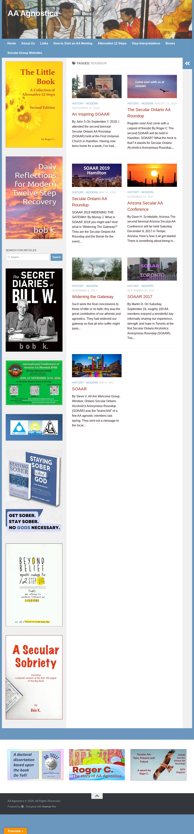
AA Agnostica (33, 13)
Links (44, 43)
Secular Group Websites (24, 52)
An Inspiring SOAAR (91, 114)
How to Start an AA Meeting (72, 43)
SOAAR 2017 (139, 296)
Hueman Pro (49, 806)
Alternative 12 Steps (112, 43)
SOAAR (79, 389)
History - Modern (85, 103)
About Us (28, 43)
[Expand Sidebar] (187, 63)
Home (11, 43)
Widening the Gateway (92, 296)
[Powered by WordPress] (22, 806)
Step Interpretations (146, 43)
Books (170, 43)
